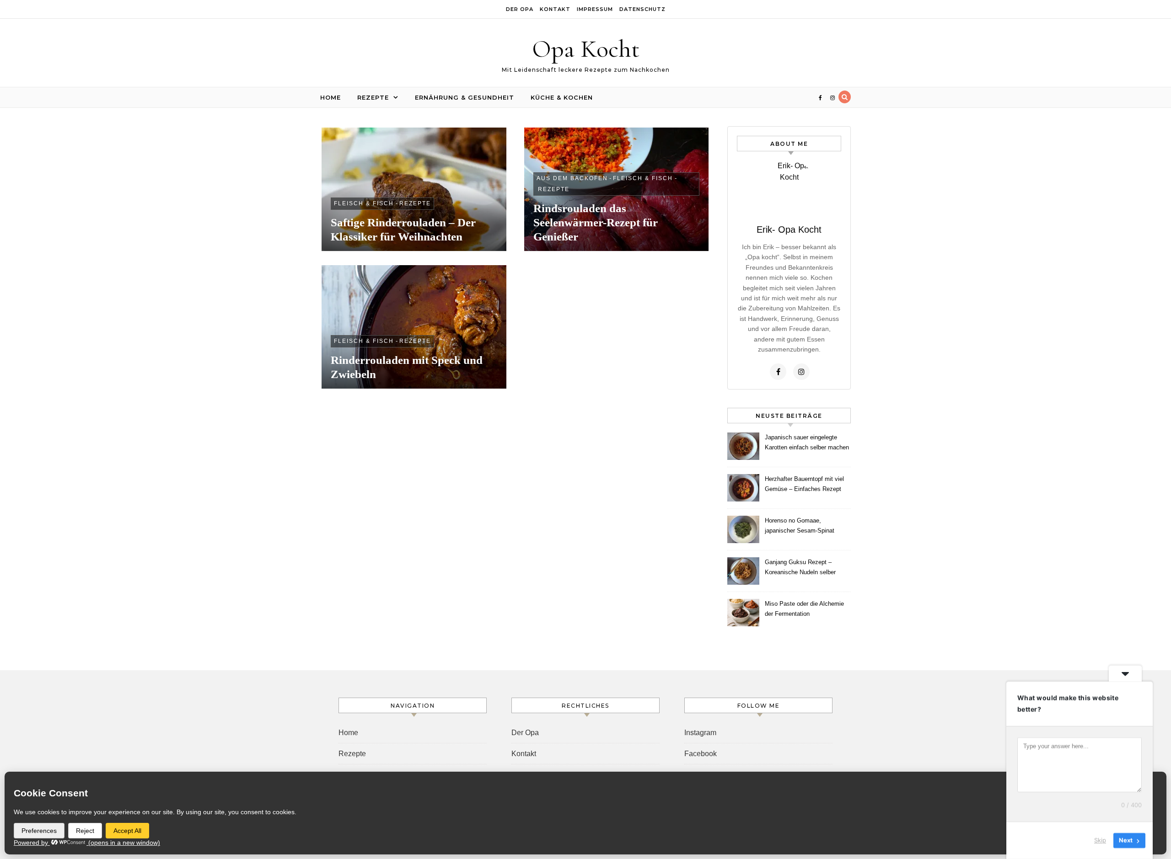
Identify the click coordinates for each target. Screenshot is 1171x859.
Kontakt (555, 9)
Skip (1100, 840)
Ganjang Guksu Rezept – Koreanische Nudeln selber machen (800, 568)
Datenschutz (642, 9)
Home (330, 97)
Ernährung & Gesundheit (464, 97)
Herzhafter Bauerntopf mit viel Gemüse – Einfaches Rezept (804, 483)
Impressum (595, 9)
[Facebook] (778, 371)
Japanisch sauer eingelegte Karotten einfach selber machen (807, 442)
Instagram (700, 732)
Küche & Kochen (562, 97)
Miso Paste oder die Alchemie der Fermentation (804, 608)
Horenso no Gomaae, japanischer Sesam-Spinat (799, 525)
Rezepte (373, 97)
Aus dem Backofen (572, 178)
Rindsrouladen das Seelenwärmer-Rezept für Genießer (595, 222)
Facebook (700, 754)
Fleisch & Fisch (364, 203)
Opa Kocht (585, 49)
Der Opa (519, 9)
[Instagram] (801, 371)
